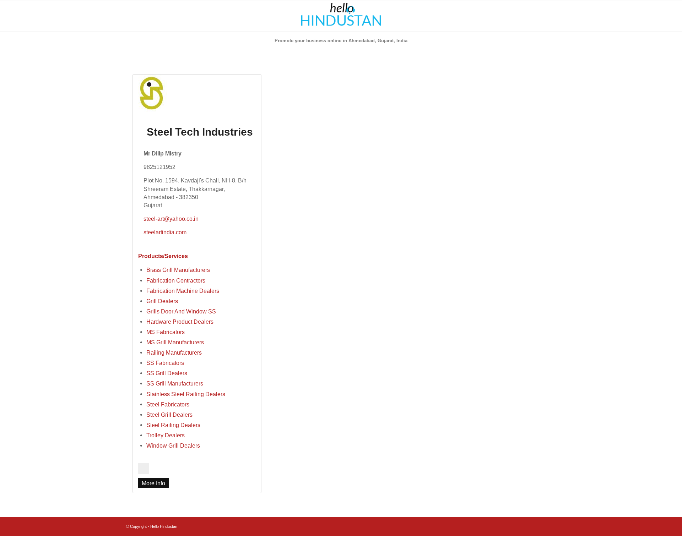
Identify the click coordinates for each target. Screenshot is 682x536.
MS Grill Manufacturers (175, 342)
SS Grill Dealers (166, 373)
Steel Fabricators (167, 404)
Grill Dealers (162, 301)
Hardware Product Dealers (179, 321)
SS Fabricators (165, 363)
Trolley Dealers (165, 435)
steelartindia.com (165, 232)
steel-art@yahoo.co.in (171, 218)
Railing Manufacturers (174, 352)
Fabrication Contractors (175, 280)
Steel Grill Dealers (169, 414)
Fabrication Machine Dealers (182, 291)
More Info (153, 483)
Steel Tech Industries (200, 132)
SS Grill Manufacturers (174, 383)
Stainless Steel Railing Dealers (185, 394)
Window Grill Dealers (173, 445)
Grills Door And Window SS (181, 311)
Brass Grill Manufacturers (178, 270)
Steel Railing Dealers (173, 425)
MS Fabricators (165, 332)
